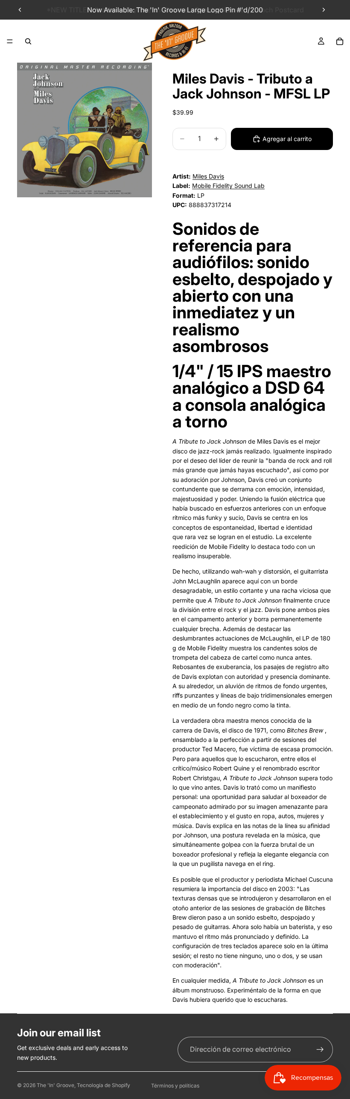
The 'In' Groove (55, 1085)
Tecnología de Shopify (103, 1085)
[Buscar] (28, 41)
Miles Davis (208, 176)
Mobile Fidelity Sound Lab (228, 185)
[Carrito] (339, 41)
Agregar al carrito (287, 138)
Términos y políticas (175, 1085)
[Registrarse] (320, 1050)
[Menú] (10, 41)
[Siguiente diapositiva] (323, 9)
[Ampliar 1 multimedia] (84, 130)
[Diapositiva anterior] (20, 9)
